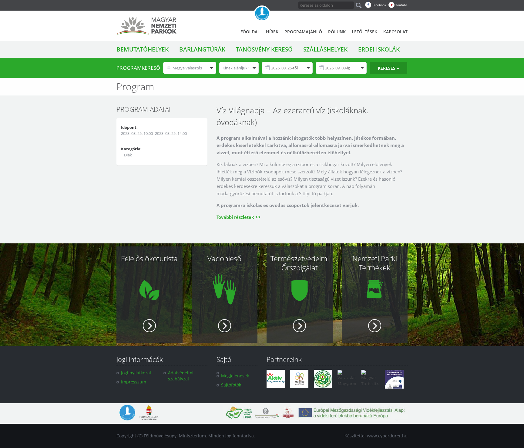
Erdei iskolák (379, 49)
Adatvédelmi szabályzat (180, 376)
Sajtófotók (231, 385)
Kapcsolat (395, 32)
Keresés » (388, 68)
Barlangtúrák (202, 49)
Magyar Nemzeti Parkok (146, 26)
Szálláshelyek (325, 49)
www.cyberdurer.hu (387, 436)
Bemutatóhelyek (142, 49)
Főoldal (250, 32)
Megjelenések (235, 376)
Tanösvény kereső (264, 49)
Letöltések (364, 32)
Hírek (272, 32)
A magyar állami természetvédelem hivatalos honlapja (262, 13)
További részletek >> (239, 217)
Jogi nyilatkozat (136, 373)
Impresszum (133, 382)
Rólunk (337, 32)
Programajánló (303, 32)
